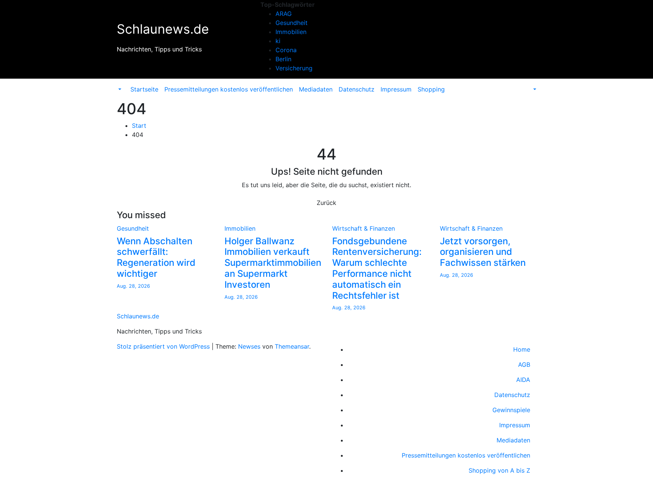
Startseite (144, 89)
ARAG (283, 13)
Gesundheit (291, 22)
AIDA (523, 379)
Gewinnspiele (511, 410)
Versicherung (294, 68)
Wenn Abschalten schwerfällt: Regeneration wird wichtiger (156, 257)
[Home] (124, 85)
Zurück (326, 202)
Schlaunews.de (163, 29)
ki (277, 41)
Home (521, 349)
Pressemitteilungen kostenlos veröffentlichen (228, 89)
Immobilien (290, 32)
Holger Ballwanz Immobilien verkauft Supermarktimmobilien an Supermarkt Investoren (272, 263)
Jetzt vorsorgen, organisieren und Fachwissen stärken (483, 252)
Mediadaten (316, 89)
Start (139, 125)
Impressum (396, 89)
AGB (524, 364)
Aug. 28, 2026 (133, 286)
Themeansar (292, 346)
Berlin (283, 59)
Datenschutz (356, 89)
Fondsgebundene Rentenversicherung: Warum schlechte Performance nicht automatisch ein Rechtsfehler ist (377, 268)
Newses (249, 346)
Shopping (431, 89)
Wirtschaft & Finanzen (363, 228)
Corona (286, 50)
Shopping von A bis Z (499, 470)
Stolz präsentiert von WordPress (164, 346)
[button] (119, 89)
